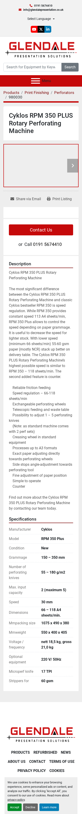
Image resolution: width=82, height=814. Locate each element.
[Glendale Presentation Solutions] (41, 734)
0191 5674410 (43, 5)
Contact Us (41, 230)
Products (20, 752)
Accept (14, 807)
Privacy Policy (32, 771)
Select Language (39, 19)
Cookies (56, 771)
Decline (30, 807)
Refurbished (45, 752)
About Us (17, 761)
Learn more (49, 807)
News (66, 752)
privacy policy (16, 799)
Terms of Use (61, 761)
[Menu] (35, 81)
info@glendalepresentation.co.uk (43, 9)
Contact (37, 761)
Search (70, 67)
